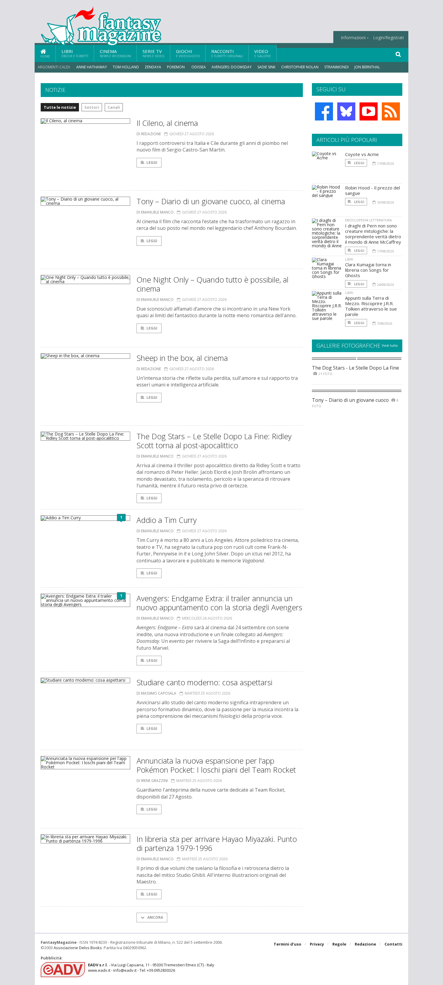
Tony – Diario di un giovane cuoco (350, 400)
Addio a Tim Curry (166, 520)
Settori (91, 107)
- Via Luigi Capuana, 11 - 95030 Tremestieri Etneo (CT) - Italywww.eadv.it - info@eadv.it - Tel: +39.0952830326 (151, 967)
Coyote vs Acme (362, 154)
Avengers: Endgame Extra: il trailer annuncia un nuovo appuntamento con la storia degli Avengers (219, 602)
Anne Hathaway (91, 67)
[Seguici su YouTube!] (368, 111)
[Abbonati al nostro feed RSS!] (391, 111)
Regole (339, 944)
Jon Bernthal (367, 67)
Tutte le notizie (60, 107)
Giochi (188, 53)
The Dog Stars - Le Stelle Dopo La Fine (355, 367)
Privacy (317, 944)
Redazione (365, 944)
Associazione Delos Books (78, 947)
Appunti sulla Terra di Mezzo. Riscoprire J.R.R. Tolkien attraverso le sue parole (371, 306)
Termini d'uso (287, 944)
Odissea (198, 67)
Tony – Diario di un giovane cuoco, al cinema (211, 201)
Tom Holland (126, 67)
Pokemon (176, 67)
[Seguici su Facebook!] (324, 111)
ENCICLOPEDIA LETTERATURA (368, 220)
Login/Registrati (388, 38)
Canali (114, 107)
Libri (74, 53)
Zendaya (153, 67)
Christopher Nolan (300, 67)
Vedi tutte (390, 345)
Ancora (154, 917)
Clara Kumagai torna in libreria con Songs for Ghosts (368, 269)
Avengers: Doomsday (232, 67)
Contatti (393, 944)
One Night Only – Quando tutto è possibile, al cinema (212, 284)
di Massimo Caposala (156, 693)
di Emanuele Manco (155, 212)
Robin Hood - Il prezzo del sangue (372, 190)
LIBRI (349, 259)
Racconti (227, 53)
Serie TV (154, 53)
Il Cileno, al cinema (167, 123)
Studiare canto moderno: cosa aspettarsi (204, 682)
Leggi (151, 162)
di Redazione (149, 133)
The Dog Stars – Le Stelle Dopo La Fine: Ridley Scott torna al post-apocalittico (214, 440)
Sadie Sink (266, 67)
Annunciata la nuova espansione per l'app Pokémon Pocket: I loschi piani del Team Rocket (216, 765)
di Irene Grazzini (152, 780)
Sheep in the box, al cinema (182, 358)
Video (262, 53)
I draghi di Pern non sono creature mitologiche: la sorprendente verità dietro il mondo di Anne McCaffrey (373, 234)
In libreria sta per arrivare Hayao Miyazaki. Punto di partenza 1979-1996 (217, 843)
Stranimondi (336, 67)
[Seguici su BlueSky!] (346, 111)
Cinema (115, 53)
